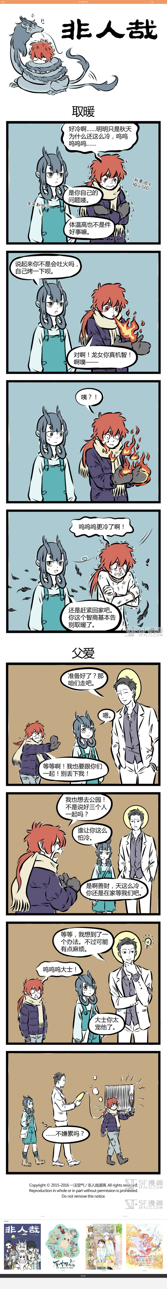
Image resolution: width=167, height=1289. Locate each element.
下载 (152, 2)
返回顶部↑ (83, 1276)
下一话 (125, 1216)
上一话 (42, 1216)
